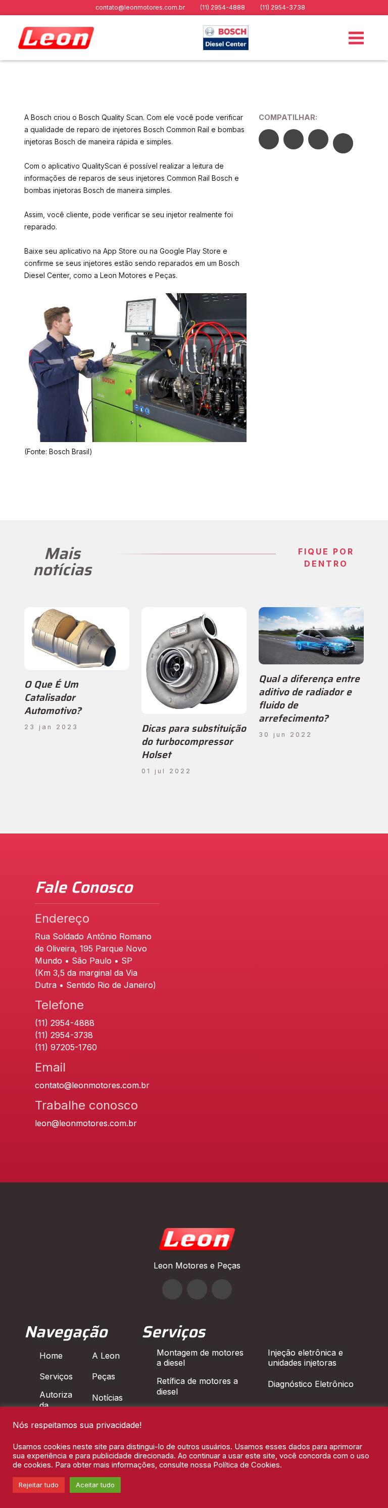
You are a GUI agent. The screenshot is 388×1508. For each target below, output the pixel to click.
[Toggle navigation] (356, 38)
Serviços (56, 1376)
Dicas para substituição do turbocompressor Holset (193, 741)
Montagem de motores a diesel (200, 1357)
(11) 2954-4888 (222, 7)
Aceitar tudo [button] (95, 1485)
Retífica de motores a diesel (197, 1386)
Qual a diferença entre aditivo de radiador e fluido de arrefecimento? (309, 698)
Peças (103, 1376)
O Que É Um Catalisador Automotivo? (52, 697)
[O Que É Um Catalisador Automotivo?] (76, 638)
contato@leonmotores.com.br (140, 7)
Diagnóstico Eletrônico (311, 1384)
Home (51, 1356)
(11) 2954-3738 (282, 7)
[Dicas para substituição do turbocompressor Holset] (194, 661)
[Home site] (197, 1247)
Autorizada (55, 1400)
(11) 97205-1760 (66, 1047)
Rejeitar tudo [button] (39, 1485)
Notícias (107, 1398)
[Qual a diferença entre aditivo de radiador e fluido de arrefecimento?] (311, 635)
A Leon (106, 1356)
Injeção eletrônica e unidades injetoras (305, 1357)
